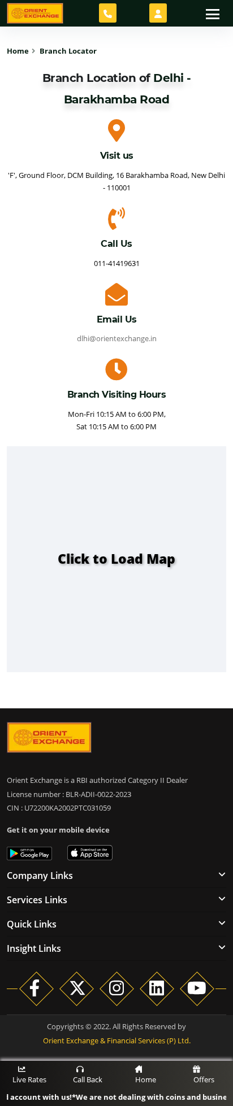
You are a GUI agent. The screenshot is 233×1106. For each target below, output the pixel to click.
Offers (203, 1079)
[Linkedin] (157, 987)
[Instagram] (117, 987)
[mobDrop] (158, 13)
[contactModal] (107, 13)
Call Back (87, 1079)
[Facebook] (36, 987)
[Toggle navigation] (212, 13)
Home (145, 1079)
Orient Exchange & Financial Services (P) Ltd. (117, 1040)
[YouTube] (197, 987)
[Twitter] (76, 987)
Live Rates (29, 1079)
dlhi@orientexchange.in (117, 338)
